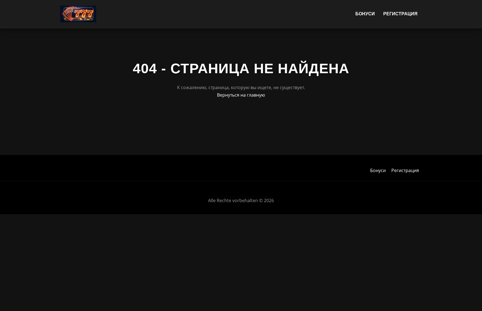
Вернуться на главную (241, 95)
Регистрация (400, 13)
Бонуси (365, 13)
